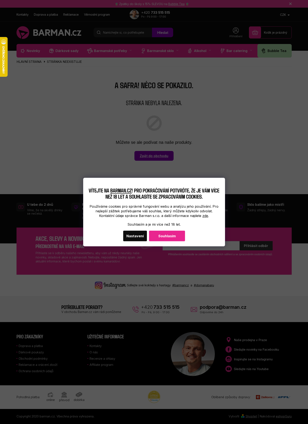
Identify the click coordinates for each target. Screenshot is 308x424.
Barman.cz (121, 190)
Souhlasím (167, 236)
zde (205, 216)
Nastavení (135, 236)
